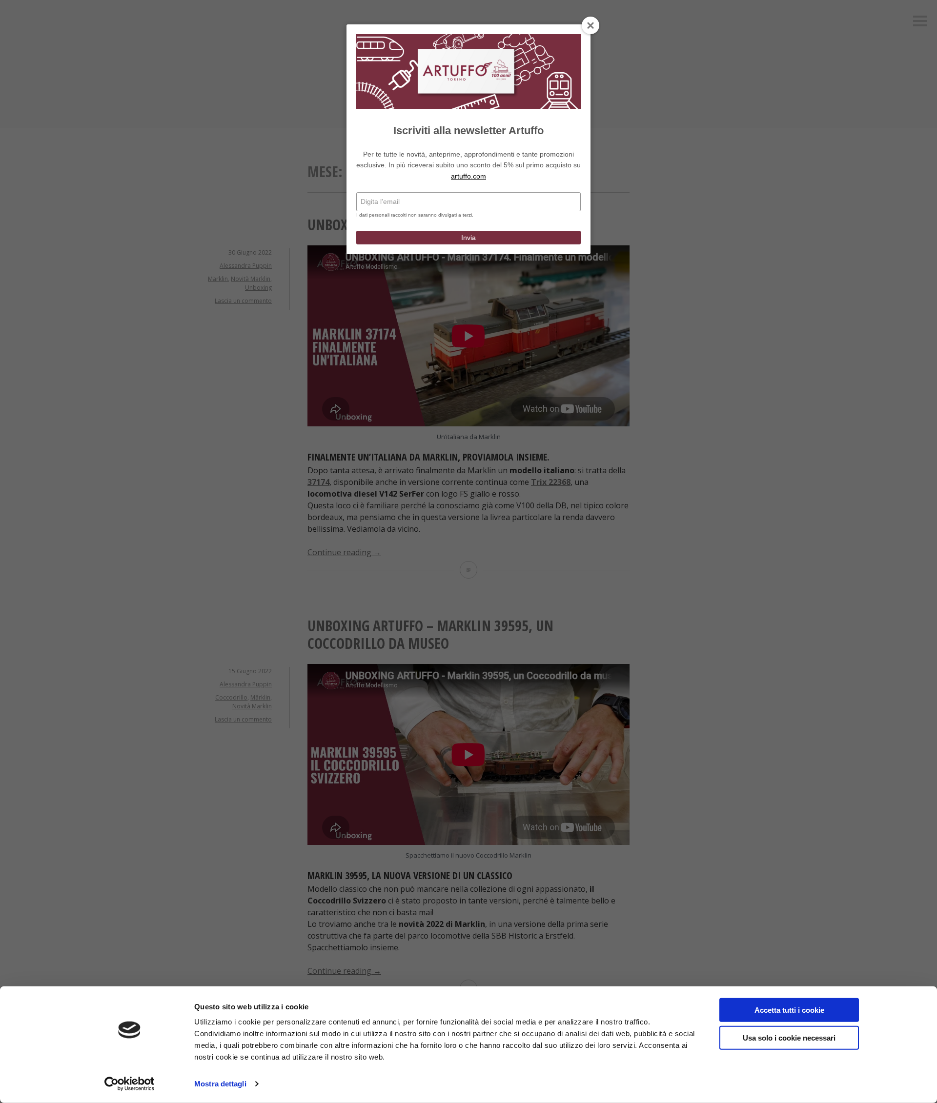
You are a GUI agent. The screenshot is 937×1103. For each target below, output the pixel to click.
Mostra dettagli (220, 1084)
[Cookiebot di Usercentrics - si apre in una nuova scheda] (129, 1084)
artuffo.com (468, 176)
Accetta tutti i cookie (789, 1010)
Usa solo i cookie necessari (789, 1037)
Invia (468, 237)
